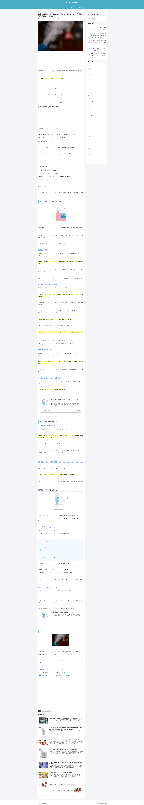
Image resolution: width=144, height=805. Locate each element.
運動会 (89, 151)
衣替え (89, 145)
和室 (50, 710)
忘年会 (89, 118)
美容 (89, 142)
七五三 (89, 92)
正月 (89, 124)
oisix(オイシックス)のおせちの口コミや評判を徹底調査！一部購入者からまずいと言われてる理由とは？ (97, 48)
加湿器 (47, 710)
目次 (60, 102)
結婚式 (89, 139)
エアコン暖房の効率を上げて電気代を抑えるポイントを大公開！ (54, 672)
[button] (105, 18)
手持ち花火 (90, 121)
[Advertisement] (60, 61)
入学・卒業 (90, 101)
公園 (89, 104)
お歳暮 (89, 65)
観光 (89, 148)
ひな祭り (90, 71)
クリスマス (90, 80)
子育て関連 (90, 115)
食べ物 (89, 159)
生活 (40, 710)
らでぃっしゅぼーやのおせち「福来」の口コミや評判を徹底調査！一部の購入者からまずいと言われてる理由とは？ (97, 35)
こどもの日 (90, 68)
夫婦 (89, 112)
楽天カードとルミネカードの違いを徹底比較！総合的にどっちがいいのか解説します (97, 29)
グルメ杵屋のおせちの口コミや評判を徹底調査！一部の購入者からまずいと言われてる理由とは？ (97, 42)
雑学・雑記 (90, 157)
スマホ (89, 83)
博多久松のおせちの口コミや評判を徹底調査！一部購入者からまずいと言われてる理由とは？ (97, 55)
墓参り (89, 107)
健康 (89, 98)
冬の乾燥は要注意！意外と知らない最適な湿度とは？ (51, 669)
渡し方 (89, 130)
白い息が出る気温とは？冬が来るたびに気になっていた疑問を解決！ (55, 675)
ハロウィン (90, 86)
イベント (90, 77)
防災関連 (90, 154)
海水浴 (89, 127)
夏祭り (89, 110)
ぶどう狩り (90, 74)
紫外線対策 (90, 136)
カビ (43, 710)
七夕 (89, 95)
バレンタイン (91, 89)
